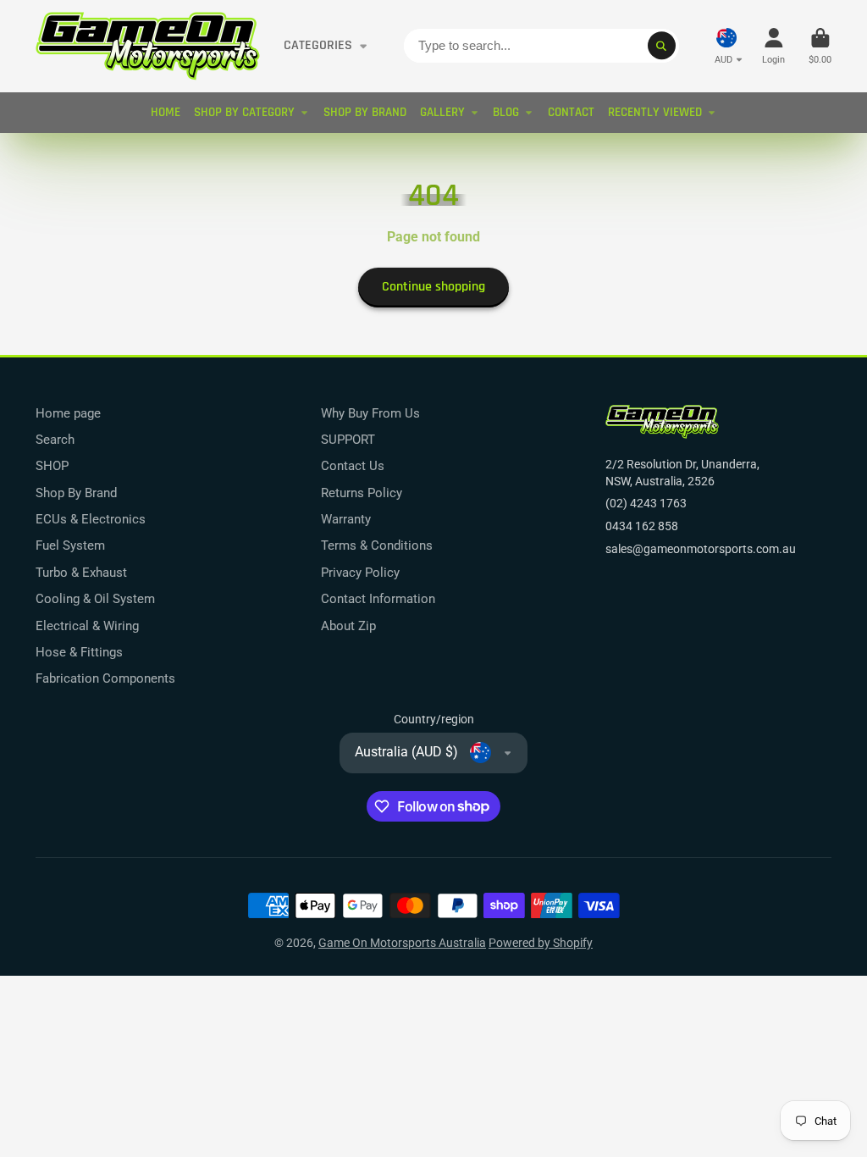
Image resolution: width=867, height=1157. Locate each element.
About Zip (348, 626)
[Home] (148, 46)
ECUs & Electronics (91, 519)
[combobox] (541, 46)
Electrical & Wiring (87, 626)
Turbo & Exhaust (81, 572)
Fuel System (70, 545)
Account (773, 46)
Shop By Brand (76, 493)
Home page (68, 413)
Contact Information (378, 598)
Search (55, 439)
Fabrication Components (105, 678)
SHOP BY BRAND (364, 112)
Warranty (346, 519)
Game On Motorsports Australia (402, 942)
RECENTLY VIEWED (655, 112)
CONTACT (571, 112)
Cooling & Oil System (95, 598)
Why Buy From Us (370, 413)
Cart (820, 46)
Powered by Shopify (541, 942)
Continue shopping (433, 287)
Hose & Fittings (79, 652)
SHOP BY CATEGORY (244, 112)
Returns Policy (361, 493)
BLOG (506, 112)
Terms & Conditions (377, 545)
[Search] (662, 45)
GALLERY (442, 112)
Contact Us (352, 465)
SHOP (52, 465)
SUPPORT (348, 439)
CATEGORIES (318, 45)
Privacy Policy (360, 572)
